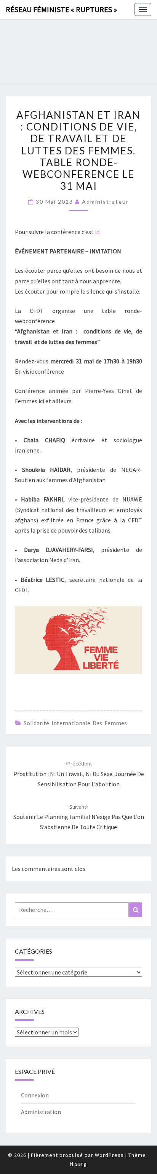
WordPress (109, 1155)
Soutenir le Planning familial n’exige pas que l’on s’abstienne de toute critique (78, 817)
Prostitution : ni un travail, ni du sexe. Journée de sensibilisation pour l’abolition (78, 773)
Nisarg (78, 1163)
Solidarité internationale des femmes (75, 723)
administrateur (105, 201)
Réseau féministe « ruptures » (61, 9)
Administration (41, 1112)
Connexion (35, 1095)
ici (98, 232)
